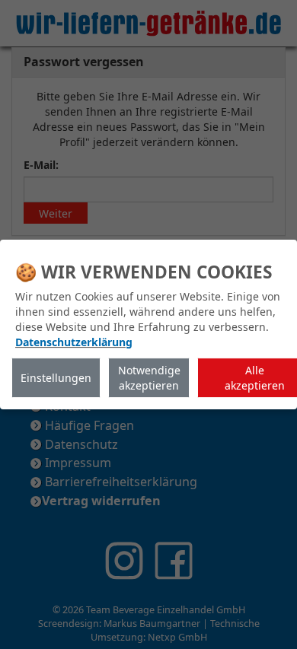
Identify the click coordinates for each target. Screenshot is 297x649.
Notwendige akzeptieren (149, 378)
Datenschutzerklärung (74, 342)
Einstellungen (56, 378)
